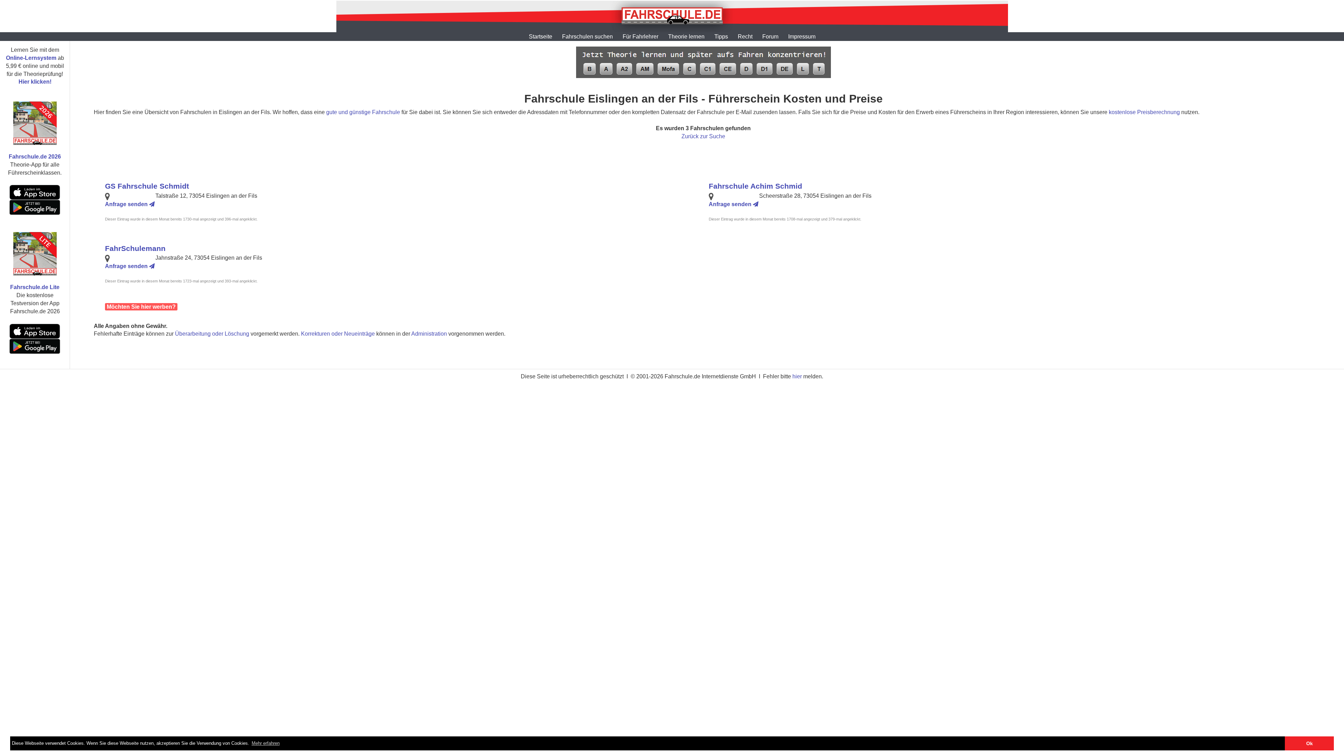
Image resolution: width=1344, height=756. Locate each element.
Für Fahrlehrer (640, 37)
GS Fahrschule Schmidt (147, 186)
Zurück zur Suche (703, 136)
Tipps (721, 37)
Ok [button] (1309, 743)
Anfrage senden (127, 204)
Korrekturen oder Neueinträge (338, 334)
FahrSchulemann (135, 248)
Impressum (802, 37)
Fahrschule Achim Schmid (755, 186)
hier (797, 376)
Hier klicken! (35, 82)
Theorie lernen (686, 37)
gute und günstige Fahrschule (363, 112)
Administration (429, 334)
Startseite (540, 37)
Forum (770, 37)
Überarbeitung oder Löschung (212, 334)
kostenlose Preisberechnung (1144, 112)
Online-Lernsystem (31, 58)
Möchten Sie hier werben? (141, 307)
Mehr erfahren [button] (266, 743)
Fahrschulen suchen (587, 37)
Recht (745, 37)
